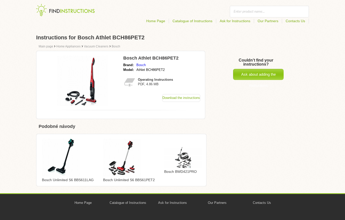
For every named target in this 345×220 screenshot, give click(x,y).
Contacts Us (295, 21)
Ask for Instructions (235, 21)
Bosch (141, 65)
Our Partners (268, 21)
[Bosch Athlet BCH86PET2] (82, 105)
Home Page (155, 21)
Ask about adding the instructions (258, 76)
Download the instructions (181, 98)
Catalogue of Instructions (192, 21)
